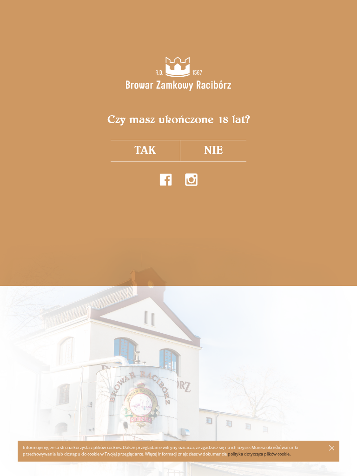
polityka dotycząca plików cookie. (259, 454)
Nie (213, 150)
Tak (145, 150)
